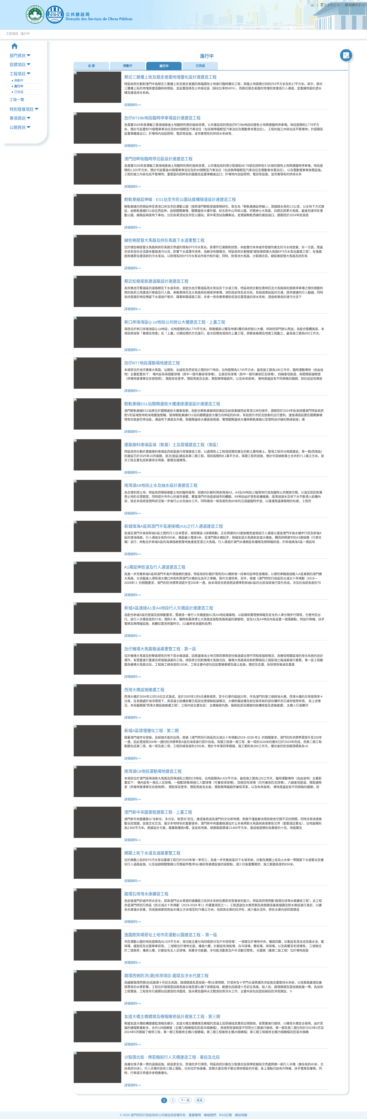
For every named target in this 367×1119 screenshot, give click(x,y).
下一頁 (185, 1100)
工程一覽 (17, 100)
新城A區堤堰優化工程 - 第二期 (151, 730)
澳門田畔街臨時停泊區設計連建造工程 (158, 159)
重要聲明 (195, 1115)
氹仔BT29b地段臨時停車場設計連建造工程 (162, 118)
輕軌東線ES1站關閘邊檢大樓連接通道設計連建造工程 (172, 404)
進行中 (164, 66)
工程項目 (18, 74)
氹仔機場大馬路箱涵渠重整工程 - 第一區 (160, 649)
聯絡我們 (210, 1115)
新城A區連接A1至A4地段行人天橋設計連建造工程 (168, 608)
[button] (355, 5)
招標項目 (18, 64)
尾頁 (199, 1100)
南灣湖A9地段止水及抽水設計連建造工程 (160, 485)
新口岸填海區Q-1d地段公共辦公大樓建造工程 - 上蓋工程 (174, 322)
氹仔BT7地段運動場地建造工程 (152, 363)
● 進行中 (17, 86)
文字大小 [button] (330, 5)
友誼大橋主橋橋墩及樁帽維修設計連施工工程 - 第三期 (172, 1016)
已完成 (200, 65)
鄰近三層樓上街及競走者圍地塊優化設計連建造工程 (170, 77)
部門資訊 (18, 55)
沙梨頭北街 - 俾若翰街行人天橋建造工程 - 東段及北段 (172, 1057)
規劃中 (127, 65)
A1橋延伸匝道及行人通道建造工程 (154, 567)
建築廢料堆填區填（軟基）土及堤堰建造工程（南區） (172, 445)
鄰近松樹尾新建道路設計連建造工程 (156, 281)
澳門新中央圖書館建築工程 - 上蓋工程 (158, 812)
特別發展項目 (22, 109)
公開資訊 (18, 127)
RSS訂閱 (225, 1115)
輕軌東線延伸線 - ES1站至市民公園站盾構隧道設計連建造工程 (180, 199)
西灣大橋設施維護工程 (144, 690)
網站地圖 (241, 1115)
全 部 (91, 65)
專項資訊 (18, 118)
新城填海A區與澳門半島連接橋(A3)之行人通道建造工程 (173, 526)
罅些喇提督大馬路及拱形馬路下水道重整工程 (164, 240)
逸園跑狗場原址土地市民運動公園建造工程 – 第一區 (170, 935)
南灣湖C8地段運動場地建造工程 (153, 771)
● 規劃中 (17, 80)
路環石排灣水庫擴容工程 (146, 894)
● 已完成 (17, 92)
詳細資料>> (132, 105)
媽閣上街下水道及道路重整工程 (152, 853)
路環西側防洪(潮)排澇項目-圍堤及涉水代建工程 (166, 975)
